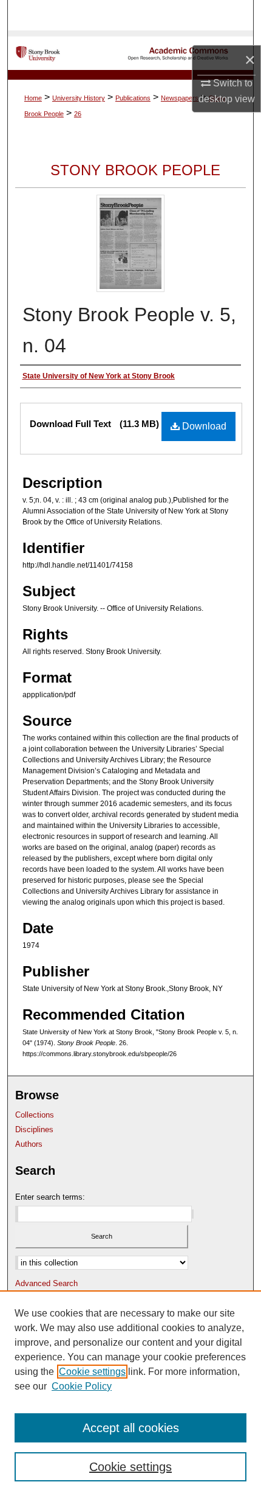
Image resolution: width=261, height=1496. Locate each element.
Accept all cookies (131, 1428)
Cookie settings (92, 1371)
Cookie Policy (82, 1386)
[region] (130, 1393)
